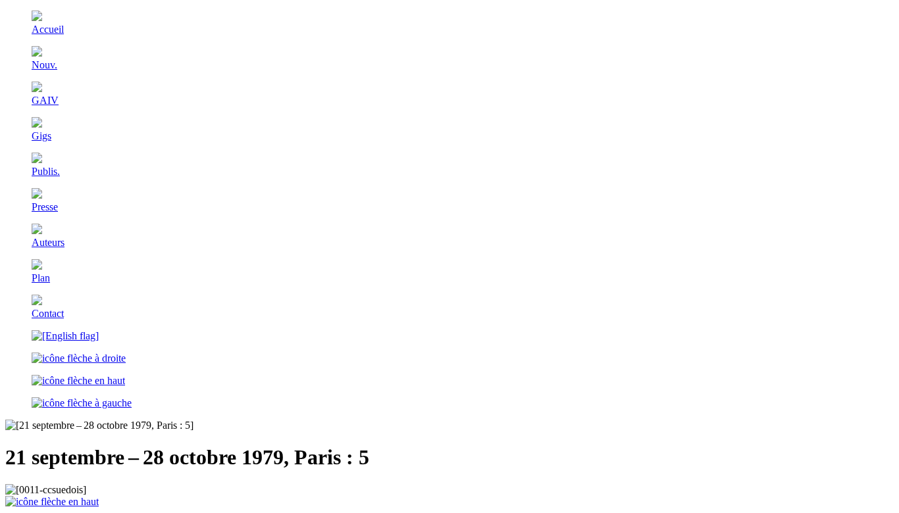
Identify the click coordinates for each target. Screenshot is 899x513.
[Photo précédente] (82, 402)
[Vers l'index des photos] (78, 380)
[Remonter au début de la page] (52, 501)
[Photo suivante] (79, 358)
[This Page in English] (65, 335)
